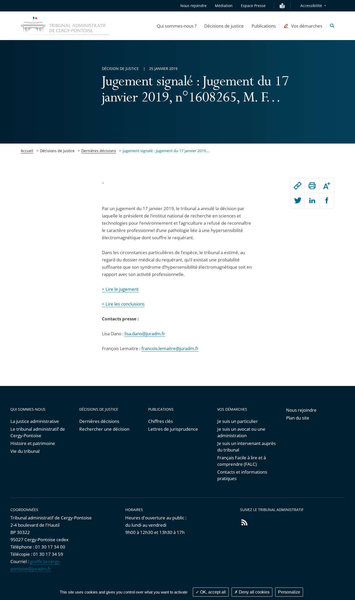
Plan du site (297, 418)
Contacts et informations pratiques (242, 475)
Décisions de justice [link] (57, 150)
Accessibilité (311, 5)
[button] (176, 25)
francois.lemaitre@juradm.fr (170, 348)
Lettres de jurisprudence (173, 429)
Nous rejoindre (193, 5)
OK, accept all (212, 592)
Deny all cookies (253, 592)
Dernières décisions (98, 150)
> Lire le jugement (120, 289)
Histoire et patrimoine (32, 443)
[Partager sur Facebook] (326, 200)
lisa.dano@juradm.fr (144, 334)
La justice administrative (34, 421)
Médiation (224, 5)
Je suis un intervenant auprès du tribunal (246, 446)
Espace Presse (253, 5)
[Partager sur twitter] (298, 200)
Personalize (289, 592)
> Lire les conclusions (123, 304)
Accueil (27, 150)
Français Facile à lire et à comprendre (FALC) (241, 461)
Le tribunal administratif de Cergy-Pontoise (37, 432)
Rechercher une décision (104, 429)
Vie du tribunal (25, 451)
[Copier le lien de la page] (298, 185)
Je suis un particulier (237, 421)
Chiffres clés (160, 421)
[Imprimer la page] (312, 185)
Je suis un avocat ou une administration (241, 432)
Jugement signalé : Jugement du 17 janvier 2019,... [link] (166, 150)
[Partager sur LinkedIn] (312, 200)
